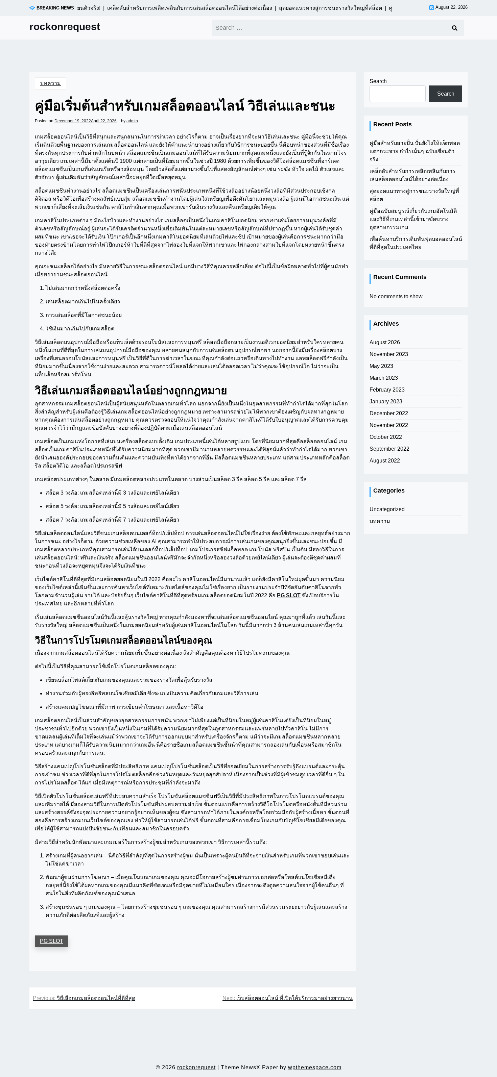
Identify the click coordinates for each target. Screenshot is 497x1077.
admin (132, 121)
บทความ (50, 83)
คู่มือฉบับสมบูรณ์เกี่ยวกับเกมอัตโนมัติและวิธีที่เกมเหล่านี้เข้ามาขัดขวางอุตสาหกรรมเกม (413, 219)
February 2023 (387, 390)
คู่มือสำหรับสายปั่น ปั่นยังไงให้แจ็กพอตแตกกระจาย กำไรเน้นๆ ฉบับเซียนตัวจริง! (415, 151)
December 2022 (389, 413)
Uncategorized (387, 509)
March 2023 (384, 378)
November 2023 (389, 354)
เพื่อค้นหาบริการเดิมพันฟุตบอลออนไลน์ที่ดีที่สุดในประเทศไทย (416, 243)
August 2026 (385, 342)
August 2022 (385, 461)
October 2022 (386, 437)
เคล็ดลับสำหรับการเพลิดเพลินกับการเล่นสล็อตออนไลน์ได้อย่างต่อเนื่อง (412, 175)
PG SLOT (289, 595)
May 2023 (381, 366)
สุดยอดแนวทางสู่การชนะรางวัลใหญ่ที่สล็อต (414, 195)
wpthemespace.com (314, 1067)
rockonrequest (64, 26)
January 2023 (386, 401)
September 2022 (389, 449)
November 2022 (389, 425)
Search (378, 81)
